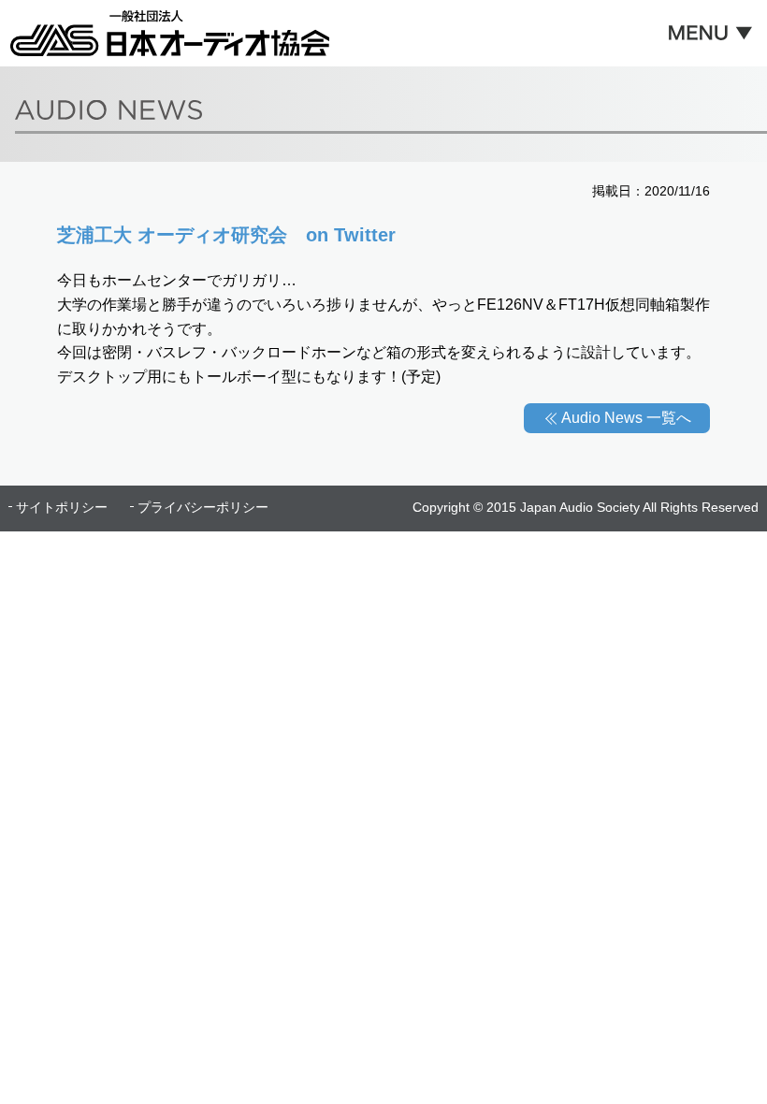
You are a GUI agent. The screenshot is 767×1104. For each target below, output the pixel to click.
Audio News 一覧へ (626, 418)
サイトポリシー (62, 507)
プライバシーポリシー (202, 507)
